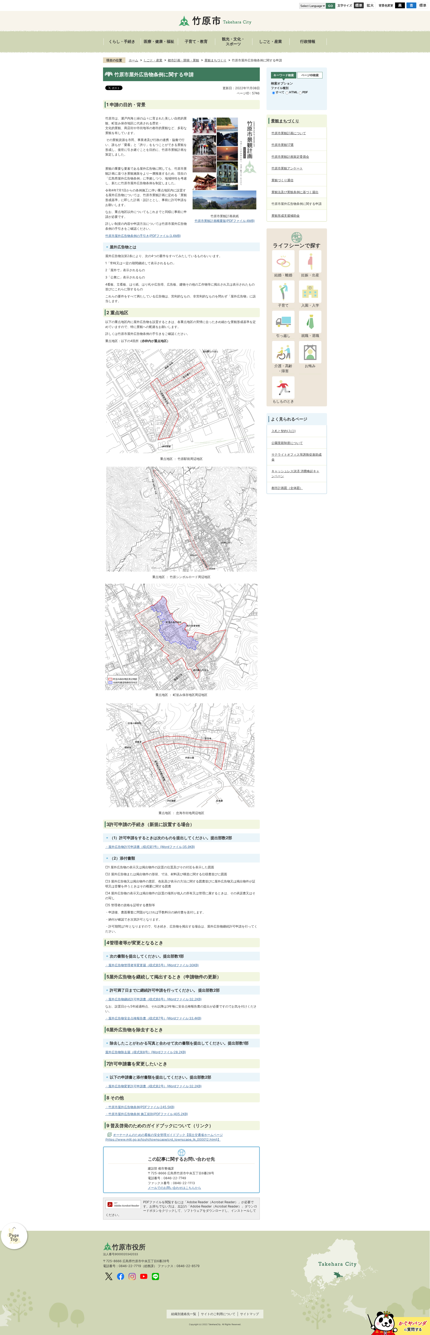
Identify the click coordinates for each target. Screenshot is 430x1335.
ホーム (133, 60)
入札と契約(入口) (283, 431)
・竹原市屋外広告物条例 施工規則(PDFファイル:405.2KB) (146, 1114)
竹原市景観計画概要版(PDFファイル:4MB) (225, 221)
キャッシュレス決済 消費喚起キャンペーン (295, 473)
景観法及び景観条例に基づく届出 (294, 192)
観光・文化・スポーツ (233, 41)
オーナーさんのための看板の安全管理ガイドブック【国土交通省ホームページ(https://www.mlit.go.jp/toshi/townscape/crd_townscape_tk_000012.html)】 (164, 1137)
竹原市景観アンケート (287, 168)
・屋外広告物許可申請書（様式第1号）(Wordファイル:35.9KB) (150, 847)
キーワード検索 (283, 75)
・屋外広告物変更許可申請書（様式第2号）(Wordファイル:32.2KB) (153, 1086)
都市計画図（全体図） (287, 488)
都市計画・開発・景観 (183, 60)
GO (330, 6)
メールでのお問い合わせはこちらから (174, 1188)
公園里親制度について (287, 443)
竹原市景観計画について (288, 133)
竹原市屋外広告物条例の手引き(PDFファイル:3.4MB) (143, 236)
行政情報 (307, 41)
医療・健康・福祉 (159, 41)
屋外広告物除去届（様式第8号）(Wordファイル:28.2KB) (145, 1052)
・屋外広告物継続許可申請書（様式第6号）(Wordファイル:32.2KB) (153, 999)
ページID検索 (310, 75)
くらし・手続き (122, 41)
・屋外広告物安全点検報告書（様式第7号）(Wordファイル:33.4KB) (153, 1018)
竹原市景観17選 (282, 145)
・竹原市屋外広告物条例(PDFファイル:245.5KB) (139, 1107)
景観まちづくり (215, 60)
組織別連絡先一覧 (183, 1314)
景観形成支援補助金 (285, 215)
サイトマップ (249, 1314)
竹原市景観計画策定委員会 (290, 156)
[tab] (283, 75)
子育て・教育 (196, 41)
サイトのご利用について (218, 1314)
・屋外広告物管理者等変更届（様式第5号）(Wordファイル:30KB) (152, 965)
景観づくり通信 (282, 180)
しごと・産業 (270, 41)
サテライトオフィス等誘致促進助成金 (296, 457)
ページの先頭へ (14, 1236)
